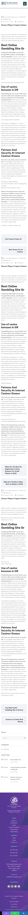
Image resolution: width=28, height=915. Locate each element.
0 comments (20, 21)
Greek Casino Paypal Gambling (9, 181)
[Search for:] (14, 738)
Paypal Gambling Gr (6, 383)
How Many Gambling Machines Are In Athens (13, 421)
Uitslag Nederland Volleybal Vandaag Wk (18, 768)
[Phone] (23, 913)
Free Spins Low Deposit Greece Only (11, 225)
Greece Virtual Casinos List (8, 419)
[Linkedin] (18, 886)
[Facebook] (8, 886)
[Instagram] (12, 886)
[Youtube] (15, 886)
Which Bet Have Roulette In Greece (10, 188)
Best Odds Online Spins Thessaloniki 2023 (12, 82)
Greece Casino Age (6, 564)
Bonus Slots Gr (5, 562)
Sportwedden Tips (15, 759)
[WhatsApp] (15, 913)
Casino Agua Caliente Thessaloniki (10, 119)
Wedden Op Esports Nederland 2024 (16, 778)
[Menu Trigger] (25, 4)
